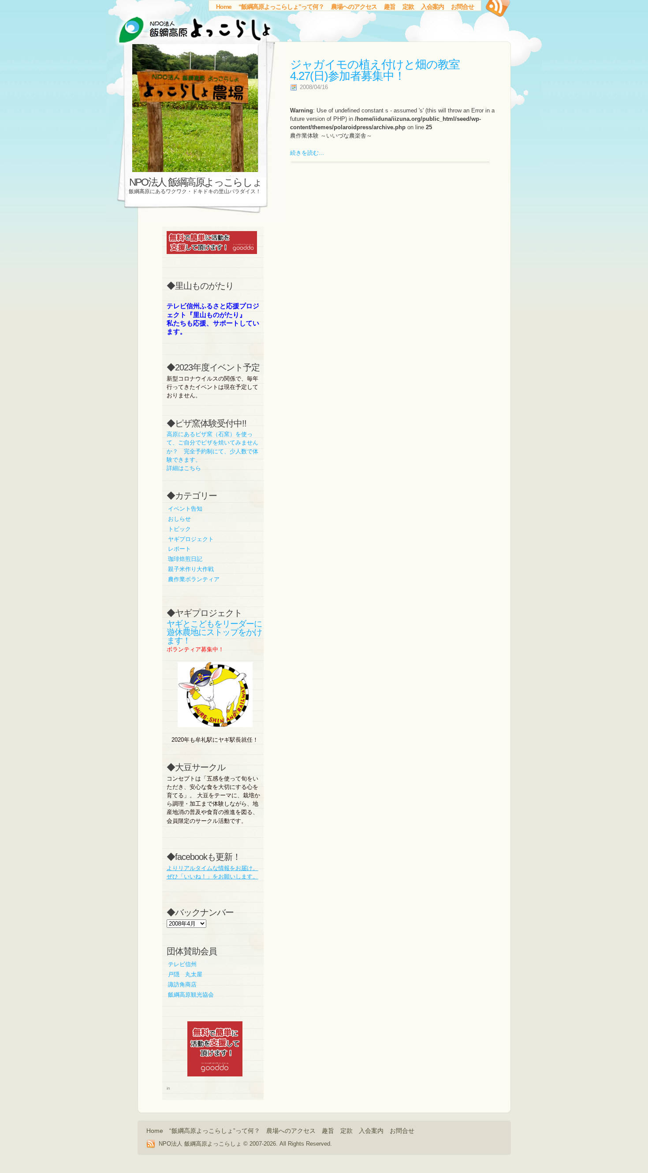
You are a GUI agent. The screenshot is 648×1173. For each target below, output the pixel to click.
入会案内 (432, 6)
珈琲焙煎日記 (185, 559)
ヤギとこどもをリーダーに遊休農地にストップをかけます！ (214, 632)
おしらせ (179, 519)
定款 (408, 6)
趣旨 (389, 6)
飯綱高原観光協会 (191, 994)
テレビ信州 (182, 964)
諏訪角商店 (182, 984)
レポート (179, 548)
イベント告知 (185, 508)
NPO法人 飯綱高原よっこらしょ (195, 182)
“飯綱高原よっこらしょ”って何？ (281, 6)
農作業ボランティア (194, 579)
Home (223, 6)
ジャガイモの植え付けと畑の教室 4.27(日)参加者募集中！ (375, 70)
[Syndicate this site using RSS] (497, 11)
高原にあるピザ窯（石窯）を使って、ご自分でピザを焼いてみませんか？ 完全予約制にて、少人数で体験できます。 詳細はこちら (212, 451)
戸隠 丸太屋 (185, 974)
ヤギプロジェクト (191, 539)
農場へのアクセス (354, 6)
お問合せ (462, 6)
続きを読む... (307, 152)
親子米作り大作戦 (191, 569)
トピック (179, 529)
